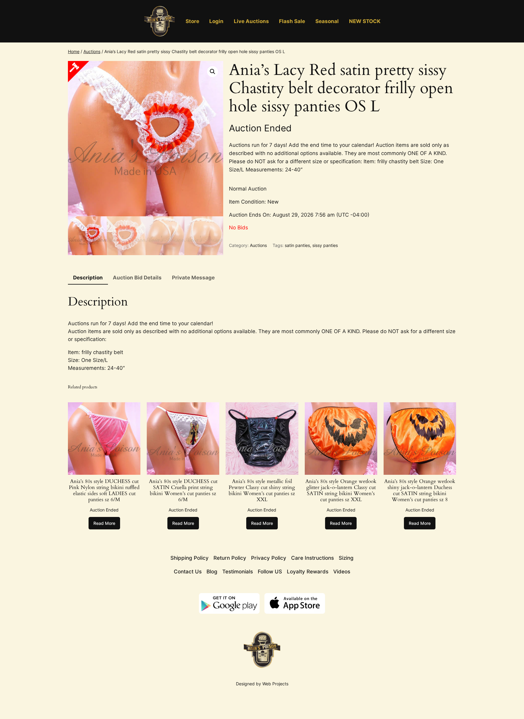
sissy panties (325, 245)
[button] (212, 71)
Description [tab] (88, 278)
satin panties (297, 245)
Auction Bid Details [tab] (137, 278)
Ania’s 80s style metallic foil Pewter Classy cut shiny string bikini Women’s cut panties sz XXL (262, 490)
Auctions (91, 51)
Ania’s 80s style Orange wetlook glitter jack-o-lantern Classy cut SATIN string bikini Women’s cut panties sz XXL (340, 490)
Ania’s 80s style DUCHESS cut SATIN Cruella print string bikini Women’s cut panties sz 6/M (183, 490)
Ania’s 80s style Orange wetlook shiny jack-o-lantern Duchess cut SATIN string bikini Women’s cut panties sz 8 (419, 490)
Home (73, 51)
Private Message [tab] (193, 278)
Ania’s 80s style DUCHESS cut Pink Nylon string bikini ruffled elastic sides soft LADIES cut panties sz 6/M (104, 490)
